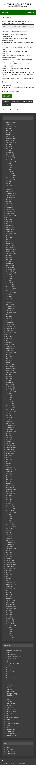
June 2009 (9, 201)
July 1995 (9, 475)
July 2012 (9, 144)
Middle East (9, 707)
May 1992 (9, 535)
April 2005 (9, 281)
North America (16, 101)
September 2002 (11, 332)
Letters (8, 699)
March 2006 (9, 263)
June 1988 (9, 612)
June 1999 (9, 396)
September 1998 (11, 412)
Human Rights (10, 692)
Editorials (9, 680)
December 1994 (10, 487)
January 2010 (10, 192)
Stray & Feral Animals (12, 723)
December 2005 (10, 267)
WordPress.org (10, 753)
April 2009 (9, 205)
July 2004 (9, 295)
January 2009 (10, 209)
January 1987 (10, 638)
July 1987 (9, 628)
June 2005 (9, 277)
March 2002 (9, 342)
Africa (7, 652)
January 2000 (10, 384)
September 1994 (11, 493)
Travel (8, 727)
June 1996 (9, 457)
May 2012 (9, 148)
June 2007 (9, 237)
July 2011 (9, 164)
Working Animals (11, 733)
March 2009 (9, 207)
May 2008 (9, 221)
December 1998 (10, 406)
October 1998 (10, 410)
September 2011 (11, 162)
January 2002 (10, 344)
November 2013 (11, 122)
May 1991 (9, 554)
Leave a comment (23, 26)
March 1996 (9, 463)
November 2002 (11, 328)
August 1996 (10, 453)
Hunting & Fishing (11, 694)
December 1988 (10, 604)
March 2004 (9, 303)
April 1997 (9, 439)
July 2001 (9, 354)
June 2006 (9, 257)
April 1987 (9, 634)
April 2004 (9, 301)
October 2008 (10, 213)
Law (7, 697)
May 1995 (9, 479)
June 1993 (9, 517)
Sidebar (29, 12)
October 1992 (10, 529)
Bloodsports (9, 668)
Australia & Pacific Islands (14, 664)
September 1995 (11, 473)
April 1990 (9, 576)
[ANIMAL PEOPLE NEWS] (18, 3)
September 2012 (11, 142)
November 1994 (11, 489)
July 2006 (9, 255)
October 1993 (10, 511)
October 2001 (10, 350)
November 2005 (11, 269)
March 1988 (9, 618)
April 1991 (9, 556)
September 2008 (11, 215)
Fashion (8, 688)
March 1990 (9, 578)
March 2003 (9, 322)
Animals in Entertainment (13, 656)
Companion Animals (12, 672)
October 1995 (10, 471)
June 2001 (9, 356)
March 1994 (9, 503)
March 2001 (9, 362)
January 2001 (10, 364)
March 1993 (9, 523)
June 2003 (9, 316)
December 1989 (10, 582)
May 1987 (9, 632)
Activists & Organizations (13, 650)
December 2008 (10, 211)
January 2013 (10, 136)
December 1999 (10, 386)
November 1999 (11, 388)
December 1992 (10, 525)
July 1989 (9, 590)
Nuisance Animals (27, 101)
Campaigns (9, 670)
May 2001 (9, 358)
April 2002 (9, 340)
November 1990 (11, 564)
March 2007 (9, 243)
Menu (6, 12)
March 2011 (9, 172)
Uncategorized (10, 729)
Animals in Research (12, 658)
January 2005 (10, 285)
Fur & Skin (9, 690)
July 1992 (9, 531)
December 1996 (10, 445)
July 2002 (9, 334)
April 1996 (9, 461)
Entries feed (9, 749)
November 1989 (11, 584)
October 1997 (10, 429)
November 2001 (11, 348)
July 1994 (9, 495)
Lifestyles (9, 701)
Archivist (14, 26)
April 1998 (9, 420)
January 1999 (10, 404)
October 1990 (10, 566)
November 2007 (11, 229)
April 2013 (9, 132)
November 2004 (11, 289)
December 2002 (10, 326)
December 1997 (10, 425)
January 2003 (10, 324)
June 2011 (9, 166)
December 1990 (10, 562)
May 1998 (9, 418)
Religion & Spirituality (12, 717)
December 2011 (10, 156)
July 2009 (9, 199)
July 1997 (9, 433)
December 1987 (10, 622)
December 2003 (10, 307)
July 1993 (9, 515)
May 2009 (9, 203)
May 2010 (9, 186)
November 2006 (11, 249)
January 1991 (10, 560)
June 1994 (9, 497)
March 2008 (9, 225)
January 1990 (10, 580)
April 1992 (9, 537)
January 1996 (10, 465)
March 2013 (9, 134)
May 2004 (9, 299)
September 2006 (11, 253)
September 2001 (11, 352)
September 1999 (11, 392)
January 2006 (10, 265)
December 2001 (10, 346)
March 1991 (9, 558)
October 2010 (10, 178)
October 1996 (10, 449)
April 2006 (9, 261)
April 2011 (9, 170)
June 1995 (9, 477)
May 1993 (9, 519)
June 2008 (9, 219)
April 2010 (9, 188)
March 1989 (9, 598)
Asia (7, 662)
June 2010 (9, 184)
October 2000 (10, 370)
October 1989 (10, 586)
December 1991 (10, 542)
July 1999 (9, 394)
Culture (8, 674)
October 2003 (10, 310)
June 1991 (9, 552)
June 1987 (9, 630)
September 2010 (11, 180)
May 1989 (9, 594)
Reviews (8, 719)
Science (8, 721)
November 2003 (11, 309)
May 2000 (9, 378)
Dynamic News (21, 763)
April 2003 (9, 320)
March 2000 (9, 382)
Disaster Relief (10, 678)
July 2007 (9, 235)
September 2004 (11, 293)
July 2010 (9, 182)
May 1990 (9, 574)
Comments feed (10, 751)
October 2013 (10, 124)
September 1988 (11, 608)
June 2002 (9, 336)
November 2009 (11, 193)
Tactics (8, 725)
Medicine (8, 705)
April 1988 (9, 616)
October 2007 (10, 231)
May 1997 (9, 437)
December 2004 (10, 287)
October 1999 (10, 390)
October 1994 (10, 491)
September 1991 (11, 548)
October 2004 (10, 291)
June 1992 (9, 533)
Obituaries (9, 713)
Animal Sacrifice (11, 654)
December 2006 (10, 247)
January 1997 (10, 443)
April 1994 (9, 501)
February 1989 (10, 600)
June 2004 (9, 297)
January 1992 (10, 541)
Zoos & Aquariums (11, 735)
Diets (7, 676)
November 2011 (11, 158)
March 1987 (9, 636)
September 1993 (11, 513)
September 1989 (11, 588)
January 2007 (10, 245)
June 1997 (9, 435)
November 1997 (11, 427)
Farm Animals (10, 686)
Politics (8, 715)
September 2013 (11, 126)
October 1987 (10, 624)
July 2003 (9, 314)
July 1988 (9, 610)
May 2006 (9, 259)
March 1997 (9, 441)
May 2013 (9, 130)
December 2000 (10, 366)
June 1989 (9, 592)
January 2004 (10, 305)
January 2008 (10, 227)
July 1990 (9, 570)
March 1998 (9, 422)
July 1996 (9, 455)
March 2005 (9, 283)
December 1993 (10, 507)
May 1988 (9, 614)
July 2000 (9, 374)
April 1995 (9, 481)
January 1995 (10, 485)
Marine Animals (10, 703)
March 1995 (9, 483)
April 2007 (9, 241)
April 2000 (9, 380)
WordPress (11, 763)
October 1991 (10, 546)
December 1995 (10, 467)
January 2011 (10, 174)
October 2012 (10, 140)
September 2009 (11, 197)
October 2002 (10, 330)
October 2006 (10, 251)
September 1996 (11, 451)
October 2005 (10, 271)
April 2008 (9, 223)
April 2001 (9, 360)
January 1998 (10, 424)
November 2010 (11, 176)
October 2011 (10, 160)
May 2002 (9, 338)
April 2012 (9, 150)
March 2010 (9, 190)
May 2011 (9, 168)
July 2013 (9, 128)
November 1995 (11, 469)
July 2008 (9, 217)
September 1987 (11, 626)
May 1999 (9, 398)
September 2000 (11, 372)
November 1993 (11, 509)
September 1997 (11, 431)
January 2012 (10, 154)
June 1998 (9, 416)
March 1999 (9, 402)
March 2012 (9, 152)
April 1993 (9, 521)
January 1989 (10, 602)
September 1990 (11, 568)
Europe (8, 684)
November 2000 (11, 368)
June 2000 (9, 376)
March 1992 (9, 539)
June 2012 (9, 146)
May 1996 (9, 459)
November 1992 (11, 527)
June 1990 (9, 572)
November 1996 (11, 447)
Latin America (10, 696)
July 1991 (9, 550)
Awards (8, 666)
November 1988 (11, 606)
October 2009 (10, 195)
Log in (8, 747)
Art (7, 660)
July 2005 (9, 275)
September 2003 (11, 312)
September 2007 (11, 233)
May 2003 (9, 318)
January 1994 (10, 505)
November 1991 (11, 544)
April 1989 (9, 596)
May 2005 (9, 279)
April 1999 (9, 400)
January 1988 (10, 620)
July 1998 (9, 414)
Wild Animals (6, 104)
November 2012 (11, 138)
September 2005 (11, 273)
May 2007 (9, 239)
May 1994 (9, 499)
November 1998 (11, 408)
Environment (6, 101)
